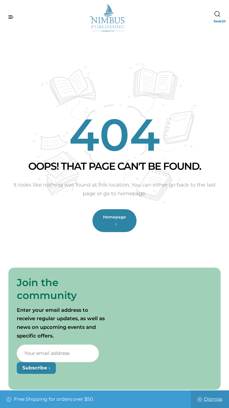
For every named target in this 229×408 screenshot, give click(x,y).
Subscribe (35, 368)
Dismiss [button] (213, 399)
